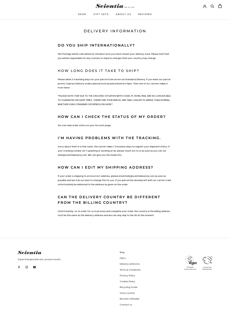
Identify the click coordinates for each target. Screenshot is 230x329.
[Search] (212, 6)
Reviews (145, 14)
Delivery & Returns (130, 264)
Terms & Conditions (130, 270)
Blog (122, 252)
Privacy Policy (127, 275)
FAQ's (123, 258)
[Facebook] (19, 267)
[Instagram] (26, 267)
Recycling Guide (128, 287)
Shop (82, 14)
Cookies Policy (127, 281)
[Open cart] (220, 6)
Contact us (126, 305)
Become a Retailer (130, 299)
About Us (123, 14)
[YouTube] (34, 267)
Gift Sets (101, 14)
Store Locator (127, 293)
